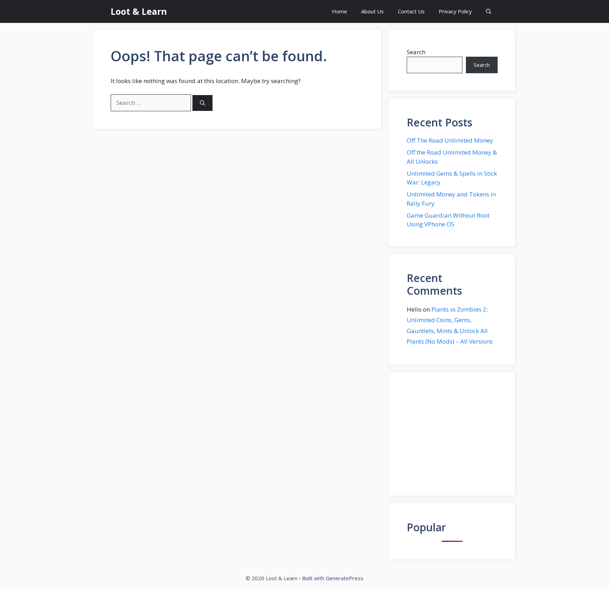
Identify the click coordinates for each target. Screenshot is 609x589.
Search (416, 52)
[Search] (202, 103)
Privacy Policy (455, 11)
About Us (372, 11)
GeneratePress (344, 578)
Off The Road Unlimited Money (450, 140)
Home (339, 11)
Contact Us (411, 11)
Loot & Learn (139, 11)
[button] (488, 11)
